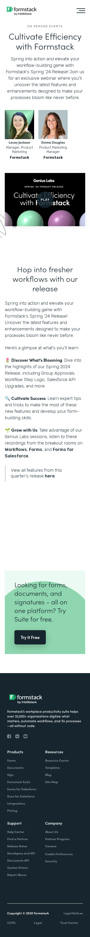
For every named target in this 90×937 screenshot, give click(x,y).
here (50, 476)
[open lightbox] (45, 199)
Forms (35, 449)
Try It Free (30, 637)
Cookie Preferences (59, 854)
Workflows (16, 449)
